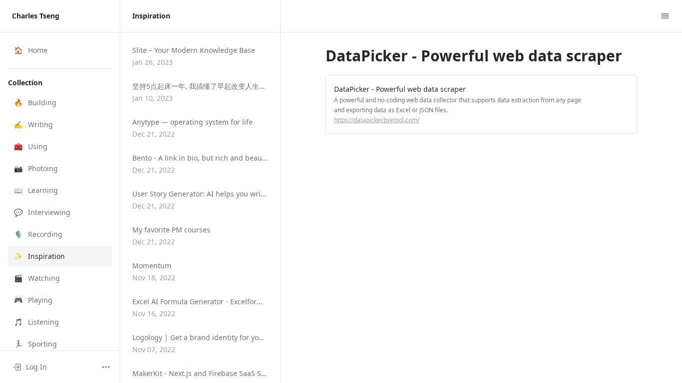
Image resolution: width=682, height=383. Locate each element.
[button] (60, 103)
